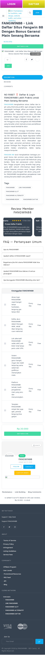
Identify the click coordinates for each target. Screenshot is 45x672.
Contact (29, 467)
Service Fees (8, 554)
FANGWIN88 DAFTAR (30, 199)
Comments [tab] (8, 86)
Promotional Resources (12, 574)
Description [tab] (9, 77)
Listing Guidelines (9, 551)
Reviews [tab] (7, 82)
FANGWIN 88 (9, 155)
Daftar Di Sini (22, 46)
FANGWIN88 (8, 104)
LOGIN (11, 3)
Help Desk (12, 517)
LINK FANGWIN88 (25, 187)
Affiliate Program (9, 567)
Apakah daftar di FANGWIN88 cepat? (17, 256)
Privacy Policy (8, 544)
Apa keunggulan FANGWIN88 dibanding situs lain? (21, 280)
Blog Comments (34, 492)
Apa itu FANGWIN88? (11, 249)
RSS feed (7, 577)
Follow (16, 466)
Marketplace (7, 492)
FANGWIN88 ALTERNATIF (15, 195)
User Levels (7, 570)
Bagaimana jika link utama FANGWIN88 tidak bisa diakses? (21, 263)
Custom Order (22, 473)
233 (8, 66)
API (4, 581)
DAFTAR (33, 3)
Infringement (8, 547)
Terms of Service (9, 540)
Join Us (7, 637)
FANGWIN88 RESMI (12, 199)
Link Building (20, 492)
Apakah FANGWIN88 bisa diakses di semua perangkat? (19, 272)
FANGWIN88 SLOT (12, 191)
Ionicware (6, 597)
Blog (5, 584)
